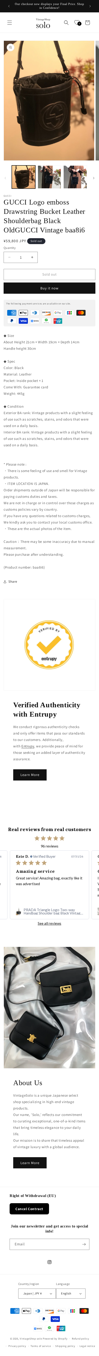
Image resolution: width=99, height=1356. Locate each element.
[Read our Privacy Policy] (85, 709)
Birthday (16, 674)
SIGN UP (49, 725)
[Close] (90, 617)
